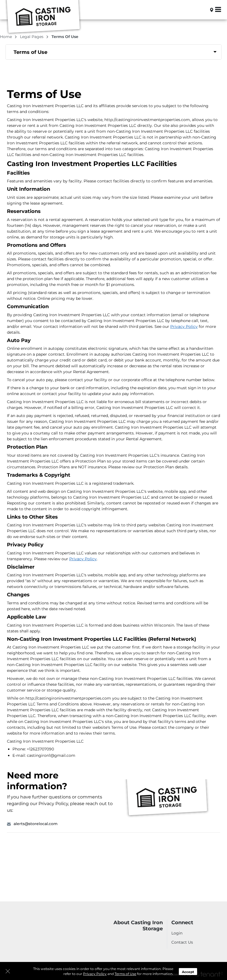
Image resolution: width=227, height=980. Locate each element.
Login (176, 933)
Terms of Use (125, 974)
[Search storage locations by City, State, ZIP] (202, 9)
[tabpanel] (113, 52)
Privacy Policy (95, 974)
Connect (182, 923)
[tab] (113, 52)
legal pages (32, 36)
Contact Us (182, 942)
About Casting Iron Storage (138, 926)
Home (6, 36)
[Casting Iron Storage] (43, 17)
